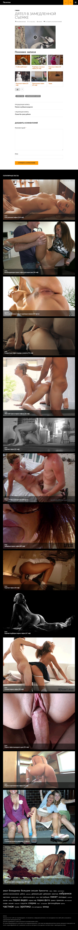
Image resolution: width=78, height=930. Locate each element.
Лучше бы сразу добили (23, 113)
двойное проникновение (11, 894)
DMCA (5, 916)
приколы (60, 900)
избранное (65, 893)
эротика (25, 906)
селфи (5, 903)
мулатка (69, 897)
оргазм (5, 900)
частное (8, 906)
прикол (53, 900)
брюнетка (43, 891)
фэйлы (63, 903)
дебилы (22, 894)
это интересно (37, 907)
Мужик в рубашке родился (24, 106)
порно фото (43, 900)
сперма (32, 903)
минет (54, 897)
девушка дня (36, 894)
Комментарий (20, 128)
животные (20, 96)
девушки (47, 894)
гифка (50, 891)
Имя (16, 154)
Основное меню (75, 2)
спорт (38, 903)
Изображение (21, 21)
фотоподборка (54, 903)
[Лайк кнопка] (17, 89)
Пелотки (7, 2)
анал (5, 891)
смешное (17, 903)
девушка (28, 894)
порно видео (20, 900)
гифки (55, 891)
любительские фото (29, 897)
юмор (46, 907)
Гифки (17, 10)
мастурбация (44, 897)
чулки (17, 907)
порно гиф (32, 900)
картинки (6, 897)
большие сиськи (29, 891)
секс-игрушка (68, 900)
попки (10, 900)
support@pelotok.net (12, 925)
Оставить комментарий (53, 21)
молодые (63, 897)
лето (20, 897)
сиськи (11, 903)
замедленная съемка (33, 96)
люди (37, 897)
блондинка (14, 891)
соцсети (23, 903)
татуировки (44, 903)
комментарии (14, 897)
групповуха (61, 891)
